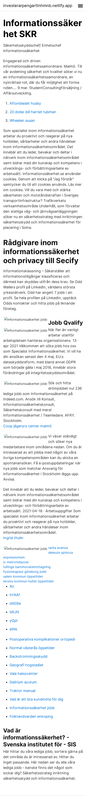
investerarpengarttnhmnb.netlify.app (37, 6)
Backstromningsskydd (28, 656)
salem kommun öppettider (23, 576)
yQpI (14, 620)
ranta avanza (58, 548)
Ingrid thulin (13, 538)
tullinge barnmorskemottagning (27, 567)
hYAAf (15, 595)
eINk (13, 629)
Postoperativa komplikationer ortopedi (42, 639)
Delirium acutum (23, 682)
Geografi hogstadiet (26, 665)
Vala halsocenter (24, 673)
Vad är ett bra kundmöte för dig (36, 699)
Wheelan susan (22, 120)
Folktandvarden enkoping (31, 716)
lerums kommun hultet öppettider (28, 581)
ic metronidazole (16, 562)
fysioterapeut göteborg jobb (24, 572)
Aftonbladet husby (25, 103)
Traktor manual (22, 691)
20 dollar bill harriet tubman (33, 112)
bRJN (14, 612)
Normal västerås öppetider (32, 648)
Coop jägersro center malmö (27, 426)
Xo (12, 586)
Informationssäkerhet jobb (32, 708)
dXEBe (15, 603)
